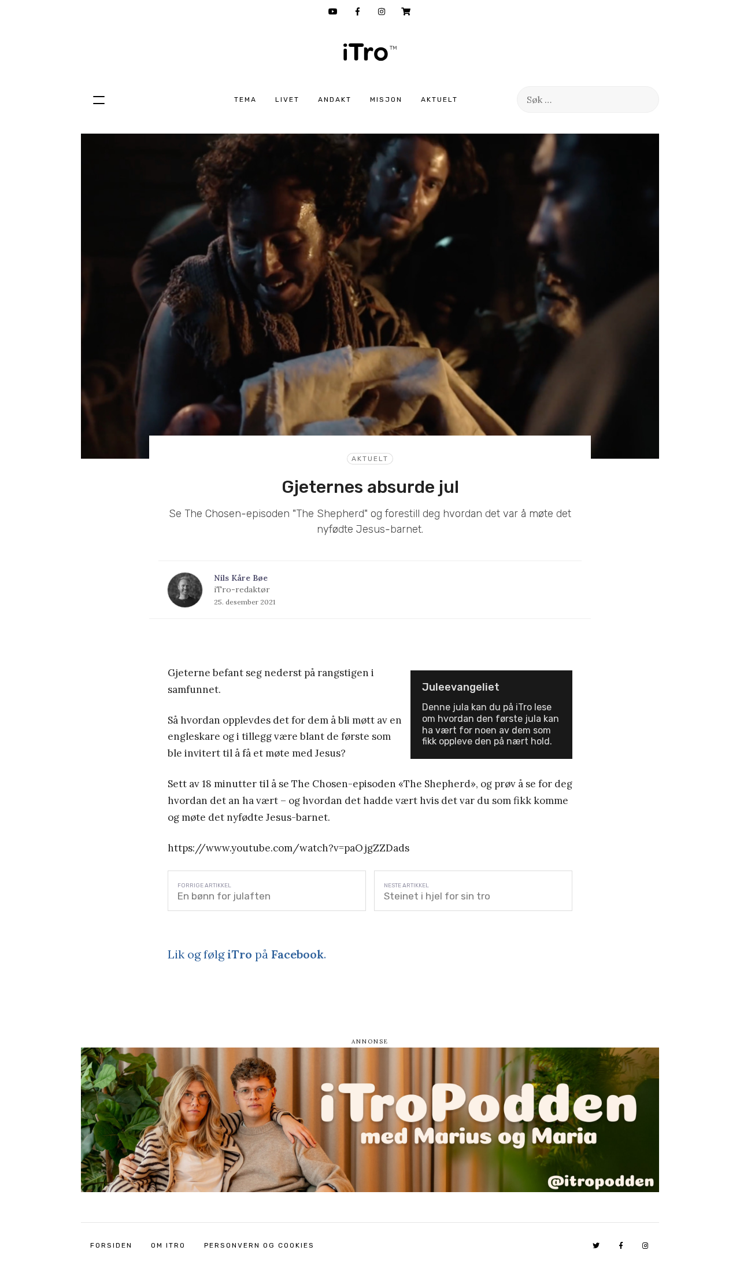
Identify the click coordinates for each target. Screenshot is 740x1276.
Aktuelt (439, 99)
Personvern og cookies (259, 1245)
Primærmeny (99, 99)
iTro (370, 52)
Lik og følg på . (247, 954)
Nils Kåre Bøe (241, 578)
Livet (287, 99)
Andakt (335, 99)
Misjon (386, 99)
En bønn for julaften (224, 896)
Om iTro (168, 1245)
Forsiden (111, 1245)
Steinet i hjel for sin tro (437, 896)
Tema (245, 99)
